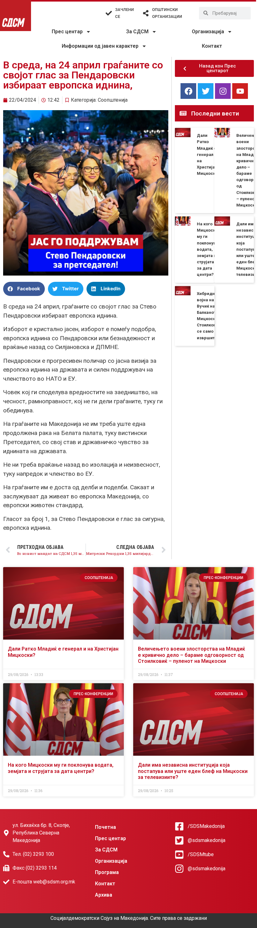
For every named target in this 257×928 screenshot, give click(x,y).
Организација (208, 32)
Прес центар (67, 32)
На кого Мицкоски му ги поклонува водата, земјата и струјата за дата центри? (207, 249)
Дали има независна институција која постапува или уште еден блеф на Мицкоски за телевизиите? (193, 771)
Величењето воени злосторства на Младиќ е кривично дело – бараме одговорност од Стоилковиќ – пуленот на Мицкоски (191, 655)
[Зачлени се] (109, 13)
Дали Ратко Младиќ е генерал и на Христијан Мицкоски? (208, 154)
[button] (24, 289)
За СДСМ (137, 32)
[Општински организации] (146, 13)
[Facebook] (188, 91)
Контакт (212, 46)
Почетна (105, 827)
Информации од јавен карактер (100, 46)
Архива (103, 895)
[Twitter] (205, 91)
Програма (107, 872)
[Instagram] (223, 91)
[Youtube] (240, 91)
